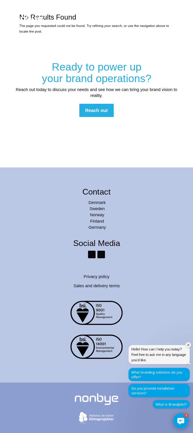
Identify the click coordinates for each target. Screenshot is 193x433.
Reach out (96, 110)
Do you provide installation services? (152, 390)
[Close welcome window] (188, 345)
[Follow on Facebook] (101, 254)
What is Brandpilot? (171, 404)
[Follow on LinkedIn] (92, 254)
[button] (180, 420)
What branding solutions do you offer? (156, 374)
